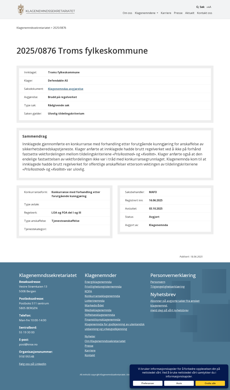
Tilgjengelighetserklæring (167, 286)
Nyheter (90, 336)
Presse (178, 13)
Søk (202, 7)
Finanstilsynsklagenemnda (102, 319)
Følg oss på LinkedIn (32, 364)
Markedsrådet (94, 305)
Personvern (157, 282)
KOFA (88, 291)
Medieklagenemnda (98, 310)
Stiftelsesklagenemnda (100, 315)
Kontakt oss (204, 13)
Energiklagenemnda (98, 282)
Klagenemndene (145, 13)
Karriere (166, 13)
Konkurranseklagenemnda (102, 296)
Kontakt (90, 355)
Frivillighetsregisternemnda (103, 286)
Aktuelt (189, 13)
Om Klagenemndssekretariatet (105, 341)
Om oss (127, 13)
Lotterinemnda (95, 301)
